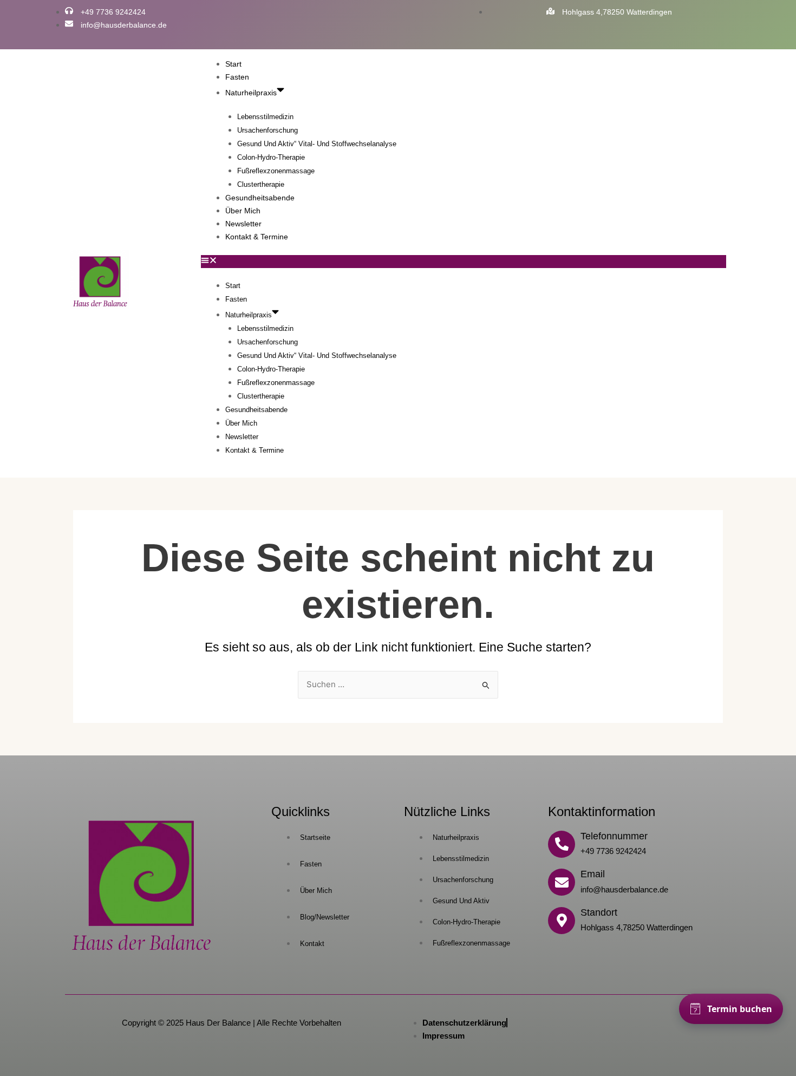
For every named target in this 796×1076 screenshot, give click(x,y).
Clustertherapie (260, 184)
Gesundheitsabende (260, 197)
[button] (463, 261)
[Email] (561, 882)
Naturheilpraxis (251, 92)
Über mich (242, 210)
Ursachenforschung (267, 130)
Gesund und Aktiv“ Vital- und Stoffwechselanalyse (316, 144)
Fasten (237, 77)
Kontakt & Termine (256, 236)
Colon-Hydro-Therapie (271, 157)
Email (592, 874)
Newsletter (243, 223)
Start (233, 64)
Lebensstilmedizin (265, 117)
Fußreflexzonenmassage (276, 171)
